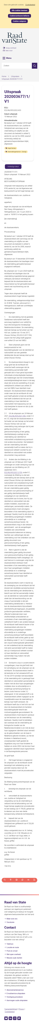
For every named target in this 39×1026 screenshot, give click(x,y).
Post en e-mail (12, 951)
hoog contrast (11, 48)
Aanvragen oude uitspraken (17, 1000)
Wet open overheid (14, 954)
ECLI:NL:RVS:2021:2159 (13, 472)
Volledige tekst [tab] (13, 167)
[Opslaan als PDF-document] (34, 880)
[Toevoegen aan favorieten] (10, 880)
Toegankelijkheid (10, 1009)
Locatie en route (13, 947)
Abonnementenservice (15, 990)
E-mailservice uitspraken (16, 993)
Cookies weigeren (19, 21)
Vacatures (10, 922)
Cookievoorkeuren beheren (19, 16)
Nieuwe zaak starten (14, 958)
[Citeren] (28, 880)
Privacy (21, 1009)
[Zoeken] (34, 66)
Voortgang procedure (15, 997)
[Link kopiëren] (22, 880)
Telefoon (10, 944)
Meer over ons (12, 919)
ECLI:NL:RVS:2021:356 (17, 416)
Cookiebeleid (30, 5)
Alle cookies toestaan (19, 10)
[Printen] (16, 880)
